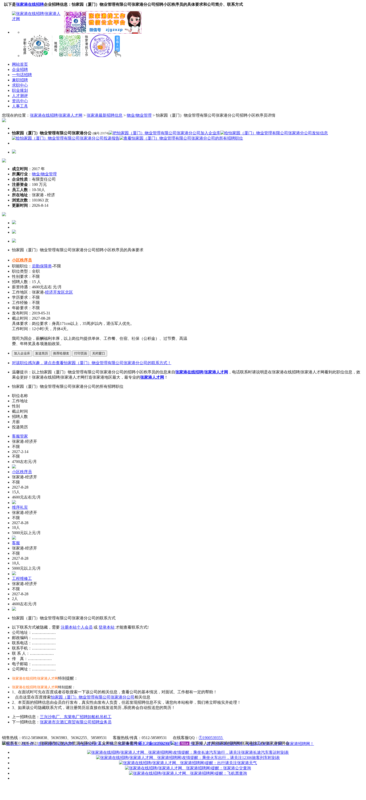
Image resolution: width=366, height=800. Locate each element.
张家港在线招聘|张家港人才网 (56, 115)
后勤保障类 (42, 266)
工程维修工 (22, 578)
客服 (16, 543)
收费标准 (113, 732)
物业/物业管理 (139, 115)
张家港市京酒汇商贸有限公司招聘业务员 (76, 722)
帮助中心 (154, 732)
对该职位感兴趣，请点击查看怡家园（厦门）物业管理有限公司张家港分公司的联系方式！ (91, 363)
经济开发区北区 (59, 292)
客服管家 (20, 436)
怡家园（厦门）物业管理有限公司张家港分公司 (92, 697)
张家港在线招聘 (30, 4)
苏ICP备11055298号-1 (157, 743)
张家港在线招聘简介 (82, 732)
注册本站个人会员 (77, 627)
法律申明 (134, 732)
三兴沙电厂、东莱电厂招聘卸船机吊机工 (76, 717)
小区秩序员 (22, 260)
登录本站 (107, 627)
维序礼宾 (20, 507)
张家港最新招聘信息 (104, 115)
